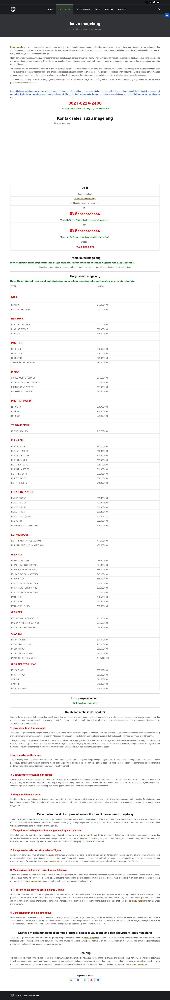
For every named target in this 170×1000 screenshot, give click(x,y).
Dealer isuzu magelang (85, 199)
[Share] (167, 15)
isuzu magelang (82, 835)
